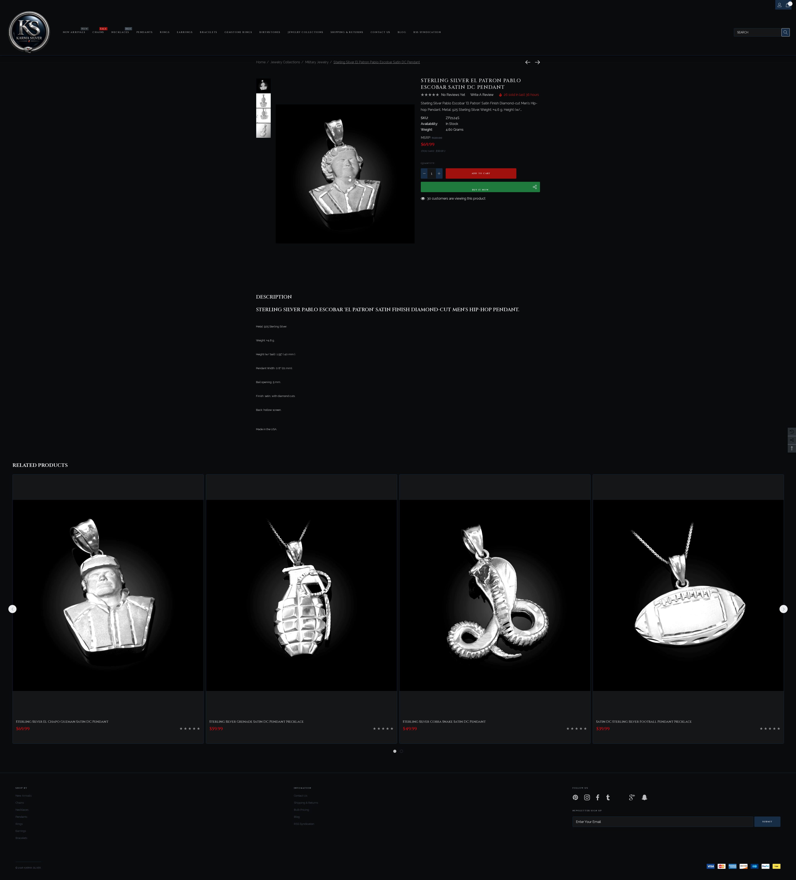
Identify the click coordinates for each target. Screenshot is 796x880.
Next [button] (783, 609)
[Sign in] (779, 5)
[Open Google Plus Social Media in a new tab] (632, 797)
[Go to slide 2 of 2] (401, 751)
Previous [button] (12, 609)
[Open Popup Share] (535, 187)
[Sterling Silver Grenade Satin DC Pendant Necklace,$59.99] (301, 595)
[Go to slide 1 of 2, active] (394, 751)
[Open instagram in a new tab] (586, 797)
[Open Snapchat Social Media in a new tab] (644, 797)
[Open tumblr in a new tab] (608, 797)
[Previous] (528, 62)
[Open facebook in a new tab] (596, 797)
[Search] (785, 32)
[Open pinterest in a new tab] (575, 797)
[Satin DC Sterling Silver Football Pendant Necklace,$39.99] (688, 595)
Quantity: (428, 163)
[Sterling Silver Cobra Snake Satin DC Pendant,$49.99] (494, 595)
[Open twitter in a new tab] (620, 797)
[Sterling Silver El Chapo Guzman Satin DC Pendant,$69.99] (108, 595)
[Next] (536, 62)
